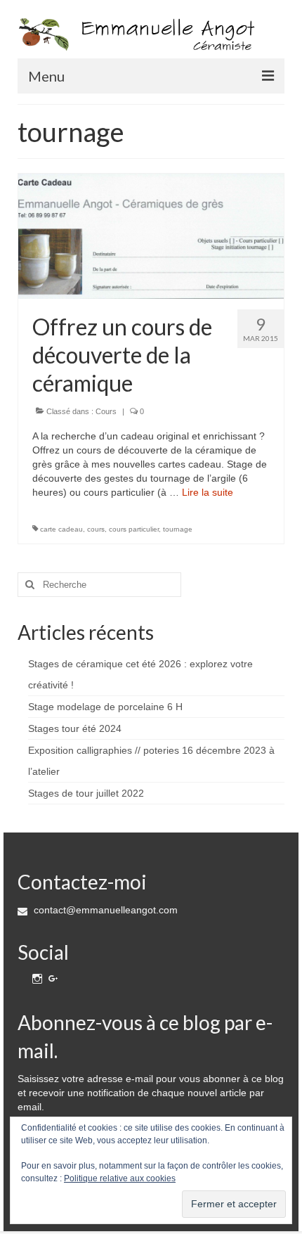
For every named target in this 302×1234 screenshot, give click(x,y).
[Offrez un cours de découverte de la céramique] (151, 235)
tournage (177, 529)
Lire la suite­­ (207, 492)
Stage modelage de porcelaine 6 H (105, 706)
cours (96, 529)
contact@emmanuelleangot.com (104, 909)
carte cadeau (61, 529)
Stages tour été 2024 (75, 728)
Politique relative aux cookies (120, 1178)
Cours (106, 411)
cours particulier (134, 529)
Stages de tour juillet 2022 (86, 793)
